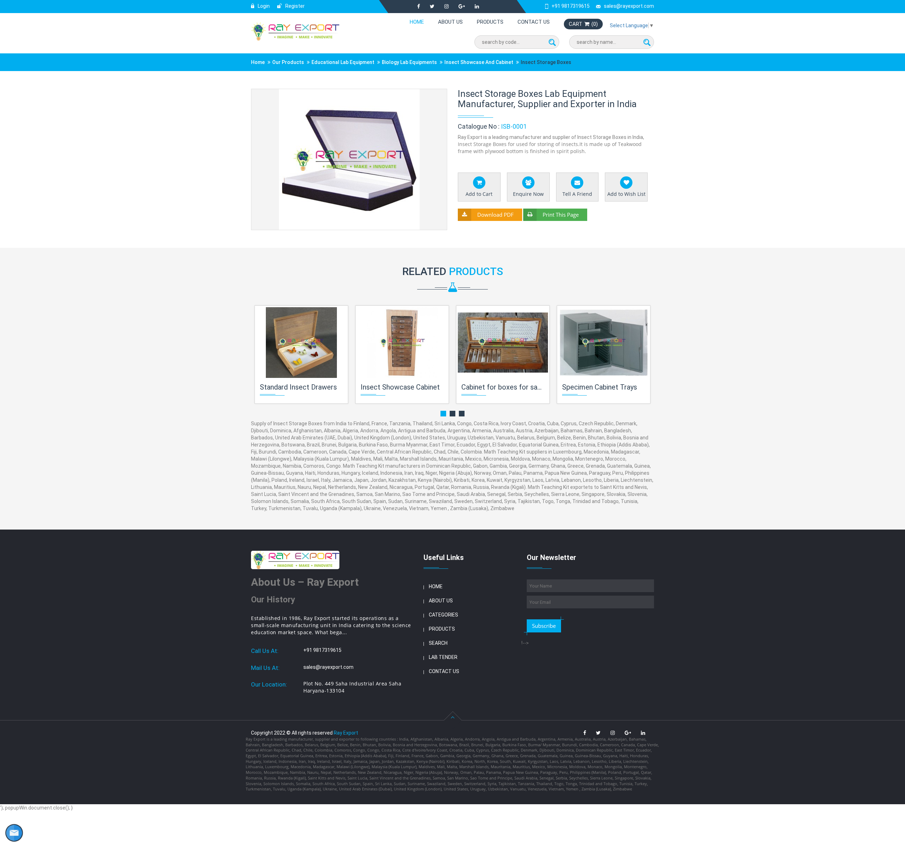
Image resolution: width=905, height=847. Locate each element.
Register (294, 6)
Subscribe (544, 625)
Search (438, 643)
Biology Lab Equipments (409, 62)
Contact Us (534, 22)
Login (263, 6)
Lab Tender (443, 657)
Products (490, 22)
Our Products (288, 62)
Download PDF (495, 214)
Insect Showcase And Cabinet (478, 62)
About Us (450, 22)
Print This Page (561, 214)
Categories (443, 615)
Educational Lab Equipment (342, 62)
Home (417, 22)
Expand (433, 95)
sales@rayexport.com (629, 6)
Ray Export (346, 733)
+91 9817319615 (570, 6)
